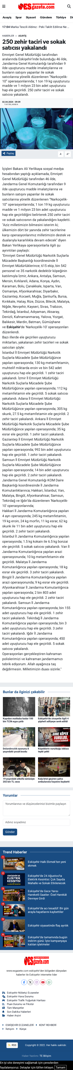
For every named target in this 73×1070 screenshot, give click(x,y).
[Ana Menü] (3, 6)
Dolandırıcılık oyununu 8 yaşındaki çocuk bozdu (16, 750)
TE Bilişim (45, 1055)
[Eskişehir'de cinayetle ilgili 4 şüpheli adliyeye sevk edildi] (54, 706)
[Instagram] (36, 982)
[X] (30, 982)
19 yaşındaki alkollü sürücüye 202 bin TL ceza (19, 780)
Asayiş (7, 17)
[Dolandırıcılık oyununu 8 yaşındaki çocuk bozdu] (19, 736)
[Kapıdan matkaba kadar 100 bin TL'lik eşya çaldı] (19, 706)
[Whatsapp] (49, 982)
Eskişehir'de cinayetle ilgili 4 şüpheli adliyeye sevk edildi (53, 720)
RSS (13, 1045)
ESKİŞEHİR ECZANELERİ (20, 1025)
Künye (23, 1029)
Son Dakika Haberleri (19, 1011)
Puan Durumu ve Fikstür (20, 1004)
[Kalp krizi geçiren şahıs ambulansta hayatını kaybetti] (54, 766)
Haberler (8, 35)
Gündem (46, 17)
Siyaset (31, 17)
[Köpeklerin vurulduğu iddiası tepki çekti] (54, 736)
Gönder (10, 832)
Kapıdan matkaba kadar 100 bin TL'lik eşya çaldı (18, 720)
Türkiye (61, 17)
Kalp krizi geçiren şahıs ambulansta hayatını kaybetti (54, 780)
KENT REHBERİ (47, 1025)
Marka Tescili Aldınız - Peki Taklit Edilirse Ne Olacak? (36, 27)
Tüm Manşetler (15, 1007)
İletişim (10, 1029)
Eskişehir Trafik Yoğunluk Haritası (26, 1000)
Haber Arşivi (14, 1015)
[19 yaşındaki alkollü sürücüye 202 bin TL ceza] (19, 766)
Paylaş (10, 153)
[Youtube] (43, 982)
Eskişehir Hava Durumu (20, 996)
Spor (18, 17)
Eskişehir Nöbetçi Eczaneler (23, 992)
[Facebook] (24, 982)
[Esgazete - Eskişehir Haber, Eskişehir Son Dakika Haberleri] (36, 6)
